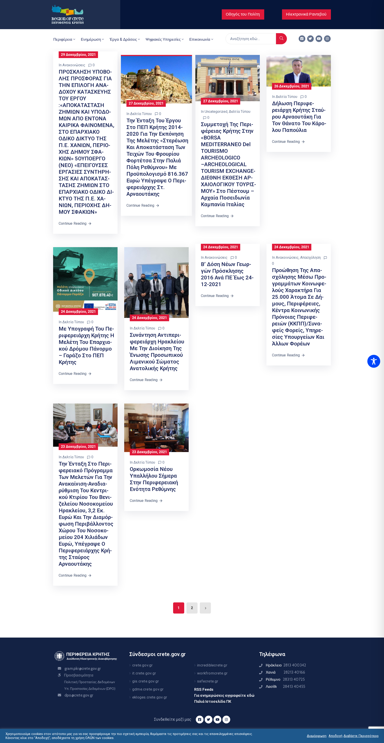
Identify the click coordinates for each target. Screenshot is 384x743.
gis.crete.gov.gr (145, 681)
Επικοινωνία (199, 39)
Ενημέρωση (91, 39)
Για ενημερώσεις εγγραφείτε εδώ (224, 695)
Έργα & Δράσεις (123, 39)
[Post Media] (156, 79)
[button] (243, 14)
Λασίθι (285, 686)
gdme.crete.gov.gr (148, 689)
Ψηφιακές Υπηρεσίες (163, 39)
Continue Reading (72, 223)
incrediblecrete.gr (212, 665)
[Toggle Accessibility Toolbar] (374, 361)
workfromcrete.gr (212, 673)
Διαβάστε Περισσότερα (361, 736)
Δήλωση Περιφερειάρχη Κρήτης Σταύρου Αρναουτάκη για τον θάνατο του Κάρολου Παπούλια (299, 116)
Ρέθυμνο (285, 679)
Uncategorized (216, 111)
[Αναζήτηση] (281, 38)
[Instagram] (327, 38)
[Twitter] (310, 38)
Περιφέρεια (62, 39)
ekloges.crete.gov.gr (149, 697)
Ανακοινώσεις (73, 65)
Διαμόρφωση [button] (316, 736)
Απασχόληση (310, 257)
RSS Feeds (203, 689)
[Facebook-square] (302, 38)
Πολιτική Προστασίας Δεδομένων (89, 682)
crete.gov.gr (142, 665)
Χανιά (285, 672)
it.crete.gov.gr (144, 673)
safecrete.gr (207, 681)
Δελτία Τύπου (141, 114)
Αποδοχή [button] (335, 736)
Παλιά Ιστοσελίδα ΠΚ (212, 701)
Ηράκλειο (286, 665)
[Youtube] (319, 38)
